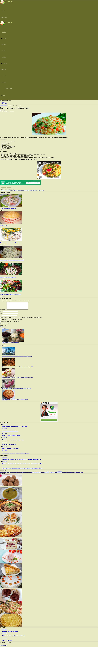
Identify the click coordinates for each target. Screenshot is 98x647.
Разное (4, 82)
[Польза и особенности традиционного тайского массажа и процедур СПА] (8, 365)
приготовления (36, 472)
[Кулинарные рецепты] (6, 3)
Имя (1, 311)
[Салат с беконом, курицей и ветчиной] (11, 292)
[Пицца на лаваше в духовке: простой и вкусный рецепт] (11, 613)
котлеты (14, 472)
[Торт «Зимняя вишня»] (11, 549)
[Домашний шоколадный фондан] (11, 600)
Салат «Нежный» (4, 225)
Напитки (4, 75)
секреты (67, 472)
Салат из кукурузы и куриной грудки (10, 242)
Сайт (1, 315)
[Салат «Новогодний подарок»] (11, 274)
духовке (10, 472)
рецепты (52, 472)
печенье (25, 472)
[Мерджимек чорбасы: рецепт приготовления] (11, 498)
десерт (8, 472)
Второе (4, 44)
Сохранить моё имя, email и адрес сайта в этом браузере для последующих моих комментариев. (21, 317)
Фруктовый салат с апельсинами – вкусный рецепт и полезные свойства (17, 377)
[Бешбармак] (11, 511)
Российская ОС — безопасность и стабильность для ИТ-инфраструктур (17, 356)
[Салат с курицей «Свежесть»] (11, 206)
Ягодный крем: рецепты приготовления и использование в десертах (16, 388)
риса (8, 187)
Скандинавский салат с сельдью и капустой (12, 260)
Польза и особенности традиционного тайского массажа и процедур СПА (17, 366)
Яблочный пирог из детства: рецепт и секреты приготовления (15, 399)
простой (42, 472)
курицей (17, 472)
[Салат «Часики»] (11, 587)
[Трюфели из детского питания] (11, 486)
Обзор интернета (8, 88)
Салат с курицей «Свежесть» (8, 208)
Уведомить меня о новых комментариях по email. (11, 319)
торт (79, 472)
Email (1, 313)
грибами (4, 472)
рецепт (46, 472)
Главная (2, 105)
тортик (82, 472)
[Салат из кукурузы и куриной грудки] (11, 240)
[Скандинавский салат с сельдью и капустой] (11, 257)
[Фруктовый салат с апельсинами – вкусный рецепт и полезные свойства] (8, 376)
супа (74, 472)
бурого (1, 187)
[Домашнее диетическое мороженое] (11, 562)
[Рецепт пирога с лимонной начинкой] (11, 626)
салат (10, 187)
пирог (27, 472)
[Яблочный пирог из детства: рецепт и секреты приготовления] (8, 398)
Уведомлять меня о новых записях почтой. (10, 321)
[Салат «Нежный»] (11, 223)
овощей (4, 187)
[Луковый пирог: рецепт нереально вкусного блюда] (11, 575)
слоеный (70, 472)
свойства (63, 472)
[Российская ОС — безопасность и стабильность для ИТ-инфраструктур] (8, 355)
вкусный (1, 472)
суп (73, 472)
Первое (4, 38)
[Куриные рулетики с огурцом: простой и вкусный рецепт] (11, 524)
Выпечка (4, 63)
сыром (77, 472)
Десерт (4, 69)
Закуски (4, 57)
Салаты (4, 50)
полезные (30, 472)
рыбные (56, 472)
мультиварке (21, 472)
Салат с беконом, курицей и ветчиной (10, 294)
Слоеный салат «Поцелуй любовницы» (10, 342)
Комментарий (3, 309)
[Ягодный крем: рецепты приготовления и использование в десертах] (8, 387)
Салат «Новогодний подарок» (8, 277)
